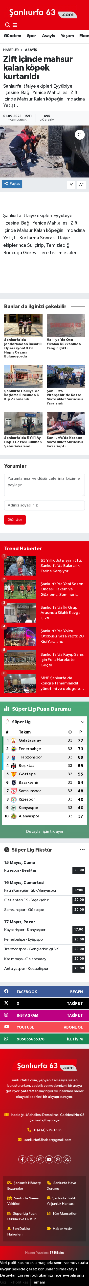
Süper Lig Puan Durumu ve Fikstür (22, 1216)
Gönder (15, 520)
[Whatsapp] (58, 1159)
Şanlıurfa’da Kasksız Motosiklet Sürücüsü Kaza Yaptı (65, 442)
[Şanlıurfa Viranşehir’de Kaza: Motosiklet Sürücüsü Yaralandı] (66, 376)
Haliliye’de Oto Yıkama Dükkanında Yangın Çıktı (64, 344)
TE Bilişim (56, 1253)
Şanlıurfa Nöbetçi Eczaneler (24, 1185)
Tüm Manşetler (64, 1213)
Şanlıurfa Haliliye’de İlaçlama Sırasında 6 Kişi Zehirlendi (22, 395)
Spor (31, 36)
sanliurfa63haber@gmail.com (47, 1140)
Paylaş (15, 183)
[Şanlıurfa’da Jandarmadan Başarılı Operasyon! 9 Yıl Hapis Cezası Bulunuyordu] (23, 325)
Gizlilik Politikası (14, 1282)
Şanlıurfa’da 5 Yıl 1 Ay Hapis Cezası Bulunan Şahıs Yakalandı (23, 442)
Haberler (11, 50)
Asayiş (48, 36)
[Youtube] (49, 1159)
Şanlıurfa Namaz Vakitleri (23, 1201)
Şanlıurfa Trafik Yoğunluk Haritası (61, 1201)
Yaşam (67, 36)
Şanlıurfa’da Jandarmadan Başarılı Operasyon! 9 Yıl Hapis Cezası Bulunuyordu (23, 348)
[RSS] (67, 1159)
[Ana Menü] (15, 25)
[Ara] (7, 25)
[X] (31, 1159)
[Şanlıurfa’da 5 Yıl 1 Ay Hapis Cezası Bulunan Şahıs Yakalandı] (23, 423)
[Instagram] (40, 1159)
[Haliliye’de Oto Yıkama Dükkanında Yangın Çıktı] (66, 325)
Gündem (12, 36)
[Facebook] (22, 1159)
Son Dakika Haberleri (18, 1231)
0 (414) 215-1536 (48, 1130)
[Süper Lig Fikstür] (82, 850)
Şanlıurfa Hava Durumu (61, 1185)
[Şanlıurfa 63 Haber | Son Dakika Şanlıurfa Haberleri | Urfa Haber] (40, 11)
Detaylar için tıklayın (44, 832)
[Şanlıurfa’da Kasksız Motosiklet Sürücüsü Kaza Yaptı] (66, 423)
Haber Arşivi (62, 1229)
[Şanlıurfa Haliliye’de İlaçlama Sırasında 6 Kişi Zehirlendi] (23, 376)
